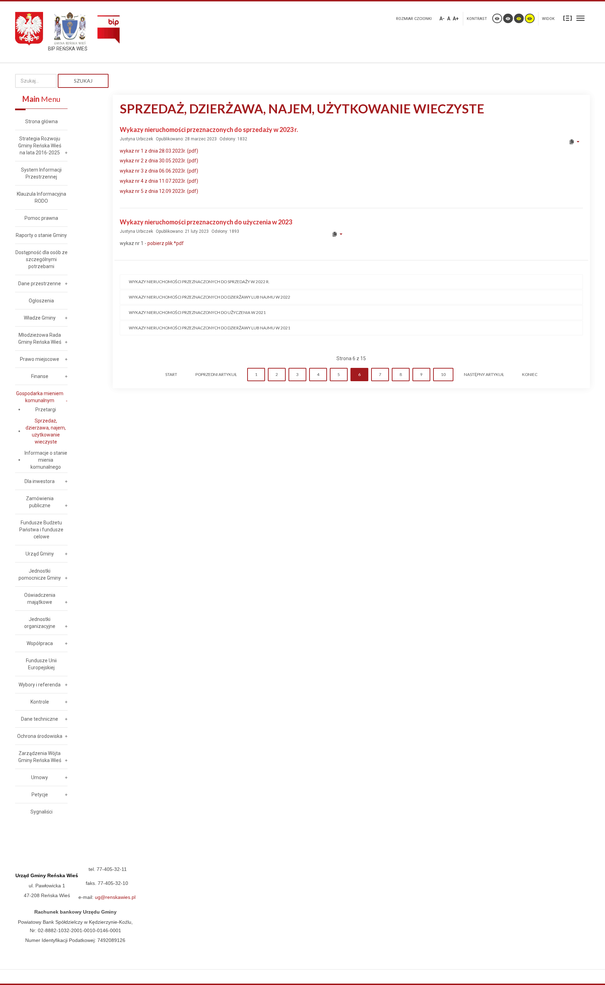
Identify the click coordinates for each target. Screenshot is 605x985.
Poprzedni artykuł (216, 374)
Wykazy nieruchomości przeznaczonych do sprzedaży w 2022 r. (199, 281)
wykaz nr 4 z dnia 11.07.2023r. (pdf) (159, 181)
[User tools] (574, 142)
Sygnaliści (41, 812)
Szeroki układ (580, 18)
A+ (456, 18)
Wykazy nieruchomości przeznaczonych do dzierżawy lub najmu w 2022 (209, 297)
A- (442, 18)
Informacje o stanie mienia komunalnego (46, 460)
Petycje (40, 794)
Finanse (39, 376)
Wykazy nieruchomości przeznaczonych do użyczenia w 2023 (206, 222)
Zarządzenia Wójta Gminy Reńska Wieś (39, 756)
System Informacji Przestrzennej (41, 173)
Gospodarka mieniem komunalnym (39, 397)
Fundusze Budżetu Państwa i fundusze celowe (41, 529)
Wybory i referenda (40, 684)
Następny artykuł (484, 374)
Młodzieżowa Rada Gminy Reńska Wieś (39, 338)
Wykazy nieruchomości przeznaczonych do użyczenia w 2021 (197, 312)
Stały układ (567, 18)
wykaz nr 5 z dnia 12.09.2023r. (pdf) (159, 191)
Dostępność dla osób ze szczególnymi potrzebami (41, 259)
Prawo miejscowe (39, 359)
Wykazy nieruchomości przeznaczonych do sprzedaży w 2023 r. (209, 129)
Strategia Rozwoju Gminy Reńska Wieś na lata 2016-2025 (39, 145)
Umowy (39, 777)
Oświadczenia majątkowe (39, 598)
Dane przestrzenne (39, 283)
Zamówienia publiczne (40, 502)
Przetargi (45, 409)
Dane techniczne (39, 719)
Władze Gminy (40, 318)
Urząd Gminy (40, 554)
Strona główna (41, 121)
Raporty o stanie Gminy (41, 235)
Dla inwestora (40, 481)
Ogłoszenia (41, 300)
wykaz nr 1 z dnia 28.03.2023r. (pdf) (159, 151)
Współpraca (40, 643)
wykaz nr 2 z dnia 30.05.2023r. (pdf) (159, 160)
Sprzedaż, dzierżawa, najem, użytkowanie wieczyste (46, 431)
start (171, 374)
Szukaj (83, 81)
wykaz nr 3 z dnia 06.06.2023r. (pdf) (159, 171)
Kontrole (39, 702)
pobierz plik (165, 243)
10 (443, 374)
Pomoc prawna (41, 218)
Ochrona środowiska (39, 736)
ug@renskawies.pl (115, 897)
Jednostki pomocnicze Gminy (40, 574)
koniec (529, 374)
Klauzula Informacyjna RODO (41, 197)
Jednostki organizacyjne (39, 622)
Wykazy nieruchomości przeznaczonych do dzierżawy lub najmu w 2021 (209, 327)
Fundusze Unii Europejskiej (41, 664)
